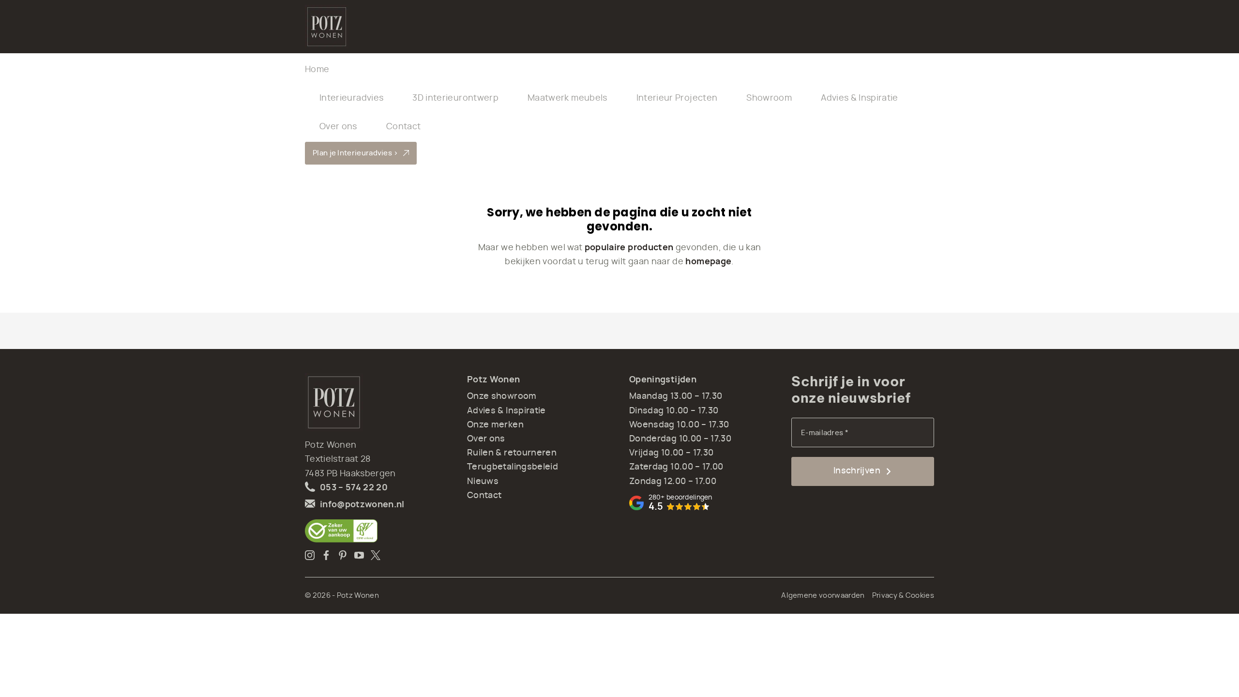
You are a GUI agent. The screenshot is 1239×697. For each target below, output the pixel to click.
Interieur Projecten (677, 98)
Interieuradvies (351, 98)
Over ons (338, 126)
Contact (403, 126)
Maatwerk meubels (567, 98)
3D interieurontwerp (455, 98)
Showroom (769, 98)
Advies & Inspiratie (859, 98)
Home (317, 69)
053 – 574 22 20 (354, 488)
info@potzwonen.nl (362, 504)
